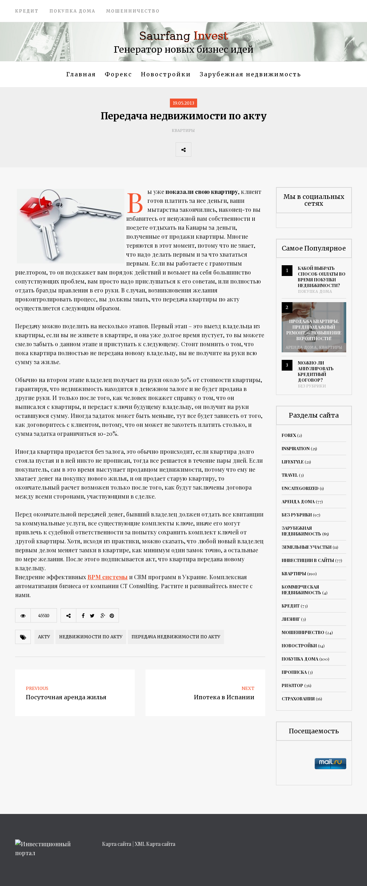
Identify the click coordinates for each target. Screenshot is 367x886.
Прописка (294, 672)
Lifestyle (293, 462)
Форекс (118, 74)
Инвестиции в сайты (308, 560)
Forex (289, 435)
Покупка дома (72, 11)
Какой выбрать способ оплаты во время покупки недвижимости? (321, 276)
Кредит (27, 11)
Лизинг (291, 619)
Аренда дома (301, 347)
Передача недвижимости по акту (176, 636)
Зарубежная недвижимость (250, 74)
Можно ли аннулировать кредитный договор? (316, 371)
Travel (290, 475)
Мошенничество (133, 11)
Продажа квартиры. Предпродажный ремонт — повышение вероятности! (313, 329)
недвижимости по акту (91, 636)
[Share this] (199, 149)
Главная (81, 74)
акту (44, 636)
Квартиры (183, 130)
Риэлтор (292, 685)
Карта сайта (116, 843)
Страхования (298, 698)
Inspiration (296, 448)
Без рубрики (312, 386)
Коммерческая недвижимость (301, 589)
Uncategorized (300, 488)
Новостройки (166, 74)
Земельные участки (307, 547)
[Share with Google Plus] (230, 149)
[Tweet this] (215, 149)
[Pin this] (246, 149)
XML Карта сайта (155, 843)
